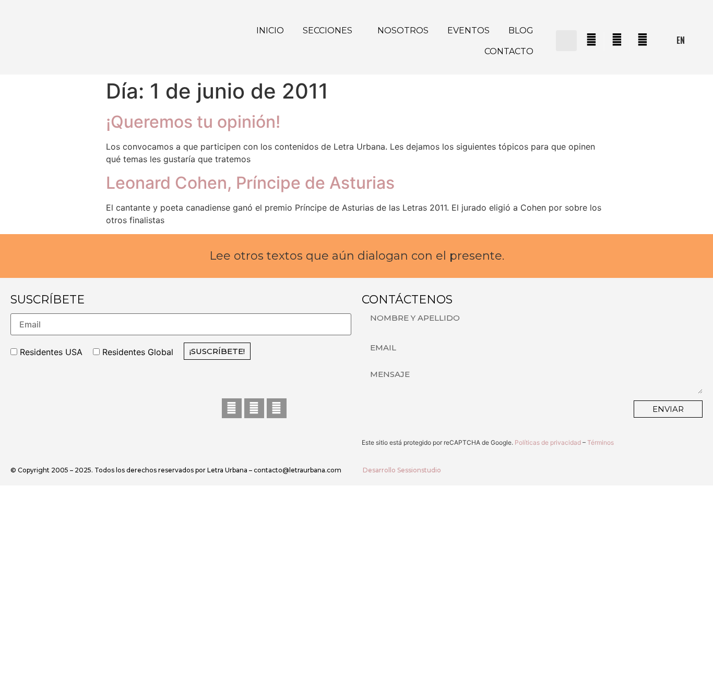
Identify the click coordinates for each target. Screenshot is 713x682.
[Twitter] (277, 408)
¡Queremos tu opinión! (193, 122)
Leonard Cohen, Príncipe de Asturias (250, 183)
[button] (566, 40)
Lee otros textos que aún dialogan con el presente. (356, 256)
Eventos (468, 30)
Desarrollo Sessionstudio (402, 470)
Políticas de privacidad (548, 442)
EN (680, 40)
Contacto (508, 51)
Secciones (327, 30)
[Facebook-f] (232, 408)
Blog (520, 30)
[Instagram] (254, 408)
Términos (600, 442)
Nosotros (403, 30)
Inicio (270, 30)
